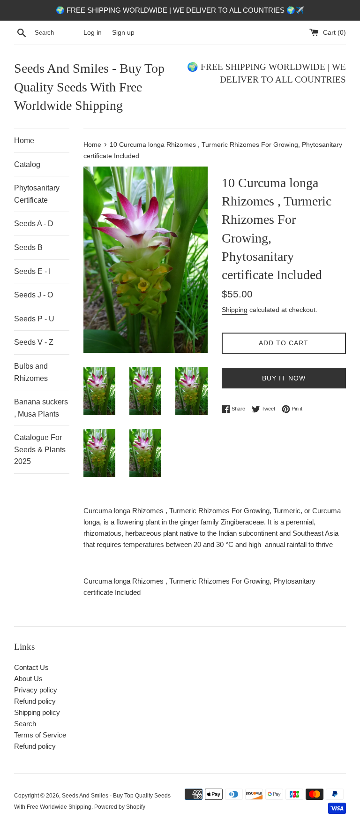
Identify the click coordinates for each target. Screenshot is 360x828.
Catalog (27, 164)
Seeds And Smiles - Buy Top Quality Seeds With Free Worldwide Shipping (89, 86)
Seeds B (28, 247)
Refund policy (35, 701)
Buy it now (284, 378)
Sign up (123, 32)
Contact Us (31, 667)
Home (24, 140)
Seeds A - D (33, 224)
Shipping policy (37, 712)
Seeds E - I (32, 271)
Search (25, 724)
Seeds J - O (33, 295)
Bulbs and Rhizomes (31, 372)
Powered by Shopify (119, 807)
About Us (28, 679)
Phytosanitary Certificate (37, 194)
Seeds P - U (34, 319)
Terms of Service (40, 735)
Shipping (235, 309)
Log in (92, 32)
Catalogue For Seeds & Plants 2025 (40, 449)
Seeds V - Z (33, 342)
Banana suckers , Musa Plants (41, 408)
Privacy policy (35, 690)
